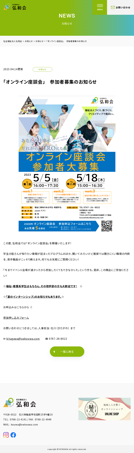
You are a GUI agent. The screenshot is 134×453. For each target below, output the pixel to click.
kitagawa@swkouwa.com (23, 339)
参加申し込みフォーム (16, 318)
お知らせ (42, 69)
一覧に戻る (67, 351)
